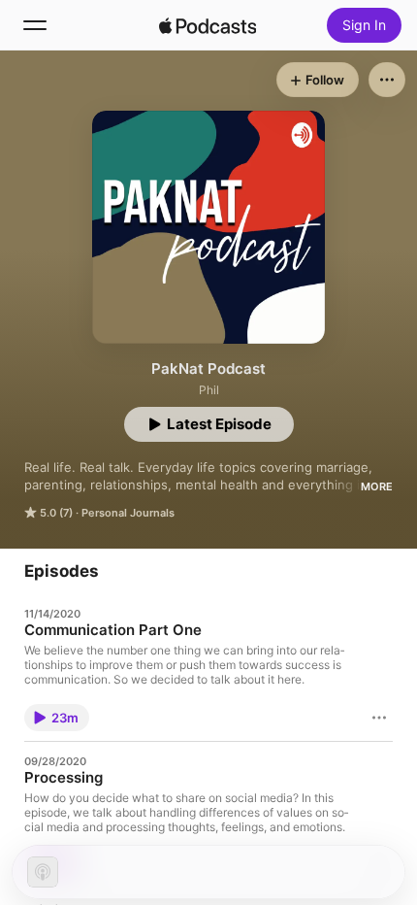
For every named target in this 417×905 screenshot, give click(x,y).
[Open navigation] (35, 25)
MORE (377, 486)
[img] (207, 25)
